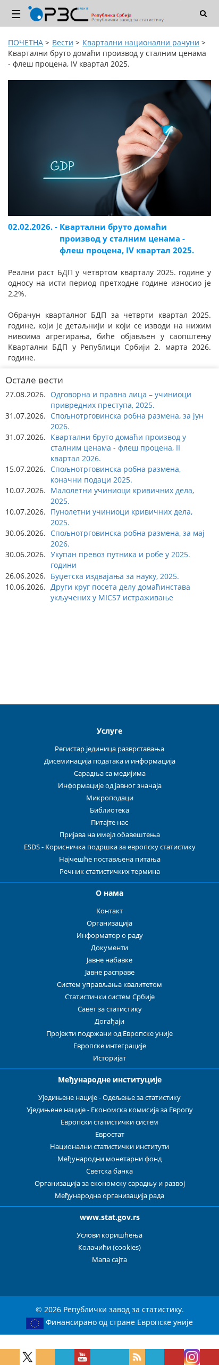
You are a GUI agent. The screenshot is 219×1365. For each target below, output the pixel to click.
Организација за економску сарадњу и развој (110, 1183)
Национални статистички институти (109, 1146)
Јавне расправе (109, 972)
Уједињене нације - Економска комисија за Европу (110, 1109)
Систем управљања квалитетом (109, 984)
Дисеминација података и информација (109, 761)
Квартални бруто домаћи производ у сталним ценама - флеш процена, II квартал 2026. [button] (118, 447)
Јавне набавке (109, 960)
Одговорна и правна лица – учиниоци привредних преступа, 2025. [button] (120, 399)
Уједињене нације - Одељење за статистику (109, 1097)
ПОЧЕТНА (25, 42)
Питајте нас (109, 822)
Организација (109, 923)
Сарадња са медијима (110, 773)
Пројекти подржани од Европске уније (109, 1033)
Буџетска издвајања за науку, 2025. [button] (114, 576)
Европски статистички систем (109, 1122)
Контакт (109, 911)
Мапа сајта (109, 1259)
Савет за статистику (110, 1009)
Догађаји (109, 1021)
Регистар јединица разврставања (109, 748)
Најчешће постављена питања (110, 859)
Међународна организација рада (109, 1195)
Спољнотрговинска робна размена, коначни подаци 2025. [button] (115, 474)
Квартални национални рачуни (140, 42)
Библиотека (109, 810)
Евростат (109, 1134)
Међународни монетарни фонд (109, 1158)
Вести (62, 42)
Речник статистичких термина (110, 871)
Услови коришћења (109, 1235)
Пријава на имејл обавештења (110, 834)
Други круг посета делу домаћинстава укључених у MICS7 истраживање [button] (120, 592)
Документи (109, 947)
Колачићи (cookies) (109, 1247)
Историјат (109, 1058)
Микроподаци (109, 797)
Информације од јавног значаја (110, 785)
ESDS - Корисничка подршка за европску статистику (110, 847)
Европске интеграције (109, 1045)
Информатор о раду (110, 935)
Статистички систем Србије (110, 996)
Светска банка (109, 1171)
